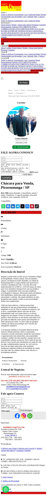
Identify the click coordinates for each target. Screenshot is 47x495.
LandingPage (6, 178)
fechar (4, 46)
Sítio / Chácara (39, 17)
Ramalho (10, 259)
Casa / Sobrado (27, 17)
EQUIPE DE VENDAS (17, 31)
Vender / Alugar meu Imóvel (21, 25)
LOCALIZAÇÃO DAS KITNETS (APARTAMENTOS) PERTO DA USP (23, 34)
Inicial (3, 48)
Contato (4, 37)
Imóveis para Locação (26, 448)
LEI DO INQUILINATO (10, 33)
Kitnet (38, 15)
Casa (25, 15)
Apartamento (18, 15)
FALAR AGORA (22, 147)
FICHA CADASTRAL (34, 31)
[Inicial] (11, 10)
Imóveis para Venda (9, 448)
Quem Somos (6, 25)
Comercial (31, 15)
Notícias (15, 27)
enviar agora (27, 174)
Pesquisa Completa (39, 25)
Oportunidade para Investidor (11, 17)
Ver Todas (23, 83)
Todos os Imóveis (7, 15)
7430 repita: (5, 411)
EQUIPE (4, 31)
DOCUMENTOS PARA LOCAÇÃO (30, 29)
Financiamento (6, 27)
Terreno (43, 15)
